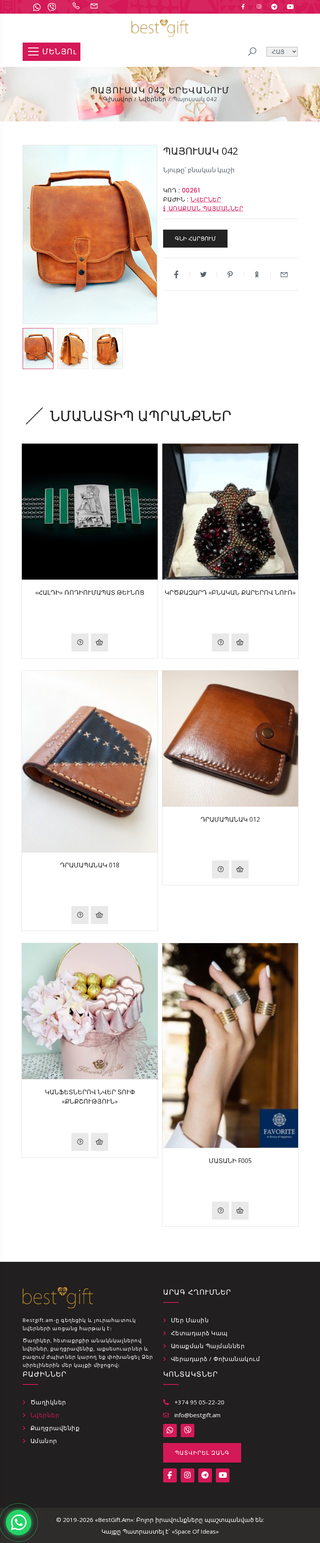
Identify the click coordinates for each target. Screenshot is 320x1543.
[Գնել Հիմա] (99, 642)
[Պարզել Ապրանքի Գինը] (80, 642)
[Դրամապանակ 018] (90, 761)
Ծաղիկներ (48, 1402)
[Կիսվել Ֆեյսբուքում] (176, 274)
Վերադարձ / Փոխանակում (215, 1359)
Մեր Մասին (190, 1320)
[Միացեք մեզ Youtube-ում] (290, 6)
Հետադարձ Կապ (199, 1333)
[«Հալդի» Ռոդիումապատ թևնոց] (90, 512)
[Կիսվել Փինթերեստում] (230, 274)
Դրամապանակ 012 (230, 819)
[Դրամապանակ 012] (230, 738)
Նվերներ (205, 199)
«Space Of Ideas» (195, 1531)
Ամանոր (43, 1441)
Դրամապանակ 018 (89, 865)
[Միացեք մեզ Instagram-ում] (259, 6)
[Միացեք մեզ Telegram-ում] (274, 6)
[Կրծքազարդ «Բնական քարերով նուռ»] (230, 512)
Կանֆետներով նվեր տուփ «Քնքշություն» (90, 1097)
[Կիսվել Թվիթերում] (203, 274)
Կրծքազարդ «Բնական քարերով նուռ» (230, 592)
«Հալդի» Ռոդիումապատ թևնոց (89, 592)
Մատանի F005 (230, 1160)
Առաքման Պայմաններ (208, 1346)
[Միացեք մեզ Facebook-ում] (243, 6)
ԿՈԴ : (171, 190)
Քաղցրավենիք (55, 1428)
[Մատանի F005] (230, 1045)
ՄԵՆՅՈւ (59, 51)
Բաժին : (176, 199)
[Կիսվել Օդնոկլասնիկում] (257, 274)
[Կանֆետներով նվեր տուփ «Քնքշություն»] (90, 1011)
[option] (38, 348)
